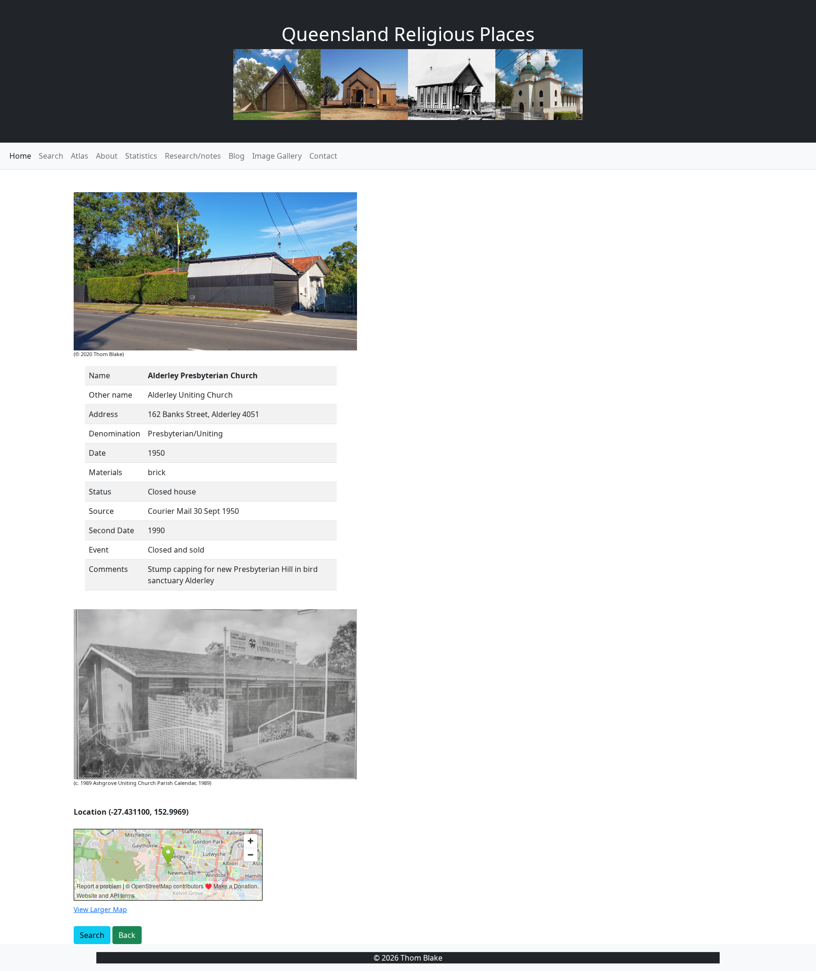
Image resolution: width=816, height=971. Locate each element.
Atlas (79, 156)
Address (103, 414)
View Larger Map (100, 909)
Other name (110, 395)
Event (99, 550)
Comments (108, 569)
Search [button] (92, 935)
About (107, 156)
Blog (237, 156)
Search (51, 156)
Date (97, 453)
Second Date (111, 530)
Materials (105, 472)
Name (99, 375)
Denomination (114, 433)
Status (100, 491)
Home (20, 156)
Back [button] (127, 935)
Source (101, 511)
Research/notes (193, 156)
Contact (323, 156)
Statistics (141, 156)
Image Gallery (277, 156)
